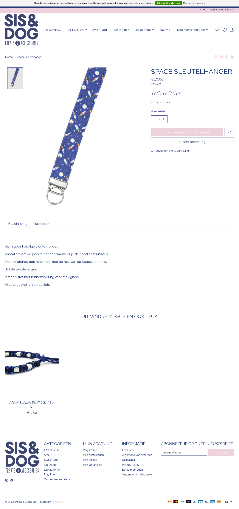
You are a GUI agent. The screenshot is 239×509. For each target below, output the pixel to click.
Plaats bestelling (192, 142)
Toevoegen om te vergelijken (172, 150)
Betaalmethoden (132, 469)
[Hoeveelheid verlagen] (155, 119)
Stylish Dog (51, 459)
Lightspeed (57, 502)
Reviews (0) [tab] (42, 224)
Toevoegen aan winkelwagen (187, 132)
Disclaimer (128, 459)
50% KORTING (53, 454)
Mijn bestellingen (93, 454)
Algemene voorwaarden (137, 454)
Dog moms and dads (57, 479)
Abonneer (221, 452)
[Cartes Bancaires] (200, 502)
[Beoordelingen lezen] (164, 92)
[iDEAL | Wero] (169, 502)
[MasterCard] (175, 502)
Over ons (128, 450)
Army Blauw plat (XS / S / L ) (31, 404)
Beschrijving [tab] (17, 224)
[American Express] (212, 502)
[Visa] (182, 502)
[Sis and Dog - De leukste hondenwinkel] (21, 30)
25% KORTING (52, 29)
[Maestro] (188, 502)
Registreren (90, 450)
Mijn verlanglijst (92, 464)
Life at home (52, 469)
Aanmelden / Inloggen (222, 9)
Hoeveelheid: (159, 111)
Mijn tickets (90, 459)
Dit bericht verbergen (168, 3)
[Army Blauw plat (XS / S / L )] (32, 362)
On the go (50, 464)
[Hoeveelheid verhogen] (163, 119)
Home (9, 57)
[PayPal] (194, 502)
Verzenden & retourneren (137, 474)
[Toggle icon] (217, 29)
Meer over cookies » (194, 3)
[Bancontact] (206, 502)
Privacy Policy (130, 464)
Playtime (49, 474)
